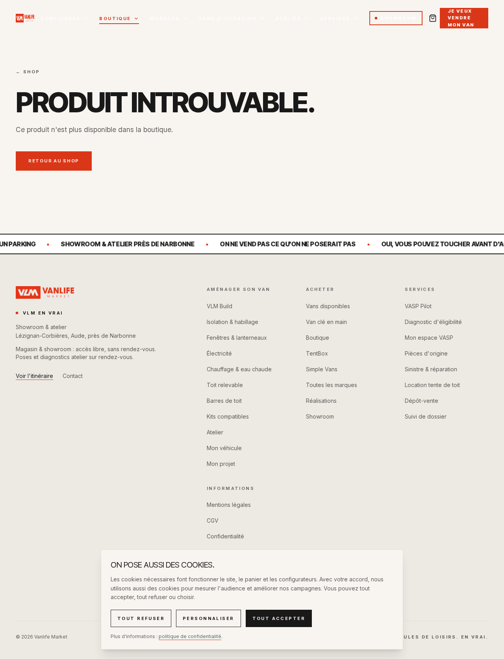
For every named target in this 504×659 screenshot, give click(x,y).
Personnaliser (208, 618)
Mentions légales (229, 504)
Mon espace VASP (429, 337)
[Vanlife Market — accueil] (25, 18)
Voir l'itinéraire (34, 375)
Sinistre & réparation (431, 369)
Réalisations (321, 400)
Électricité (219, 353)
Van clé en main (326, 321)
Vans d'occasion (228, 18)
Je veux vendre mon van (461, 18)
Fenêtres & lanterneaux (237, 337)
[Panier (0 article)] (433, 18)
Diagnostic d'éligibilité (433, 321)
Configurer (60, 18)
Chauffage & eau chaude (239, 369)
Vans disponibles (328, 306)
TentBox (317, 353)
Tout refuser (141, 618)
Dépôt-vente (421, 400)
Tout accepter (278, 618)
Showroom (398, 18)
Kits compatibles (228, 416)
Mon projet (221, 463)
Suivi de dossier (426, 416)
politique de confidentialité (190, 636)
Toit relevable (225, 385)
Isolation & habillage (232, 321)
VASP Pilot (418, 306)
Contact (73, 375)
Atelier (288, 18)
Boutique (115, 18)
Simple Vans (321, 369)
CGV (213, 520)
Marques (165, 18)
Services (335, 18)
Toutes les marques (331, 385)
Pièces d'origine (426, 353)
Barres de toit (224, 400)
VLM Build (219, 306)
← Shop (28, 71)
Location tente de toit (432, 385)
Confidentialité (225, 536)
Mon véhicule (224, 448)
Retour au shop (53, 161)
